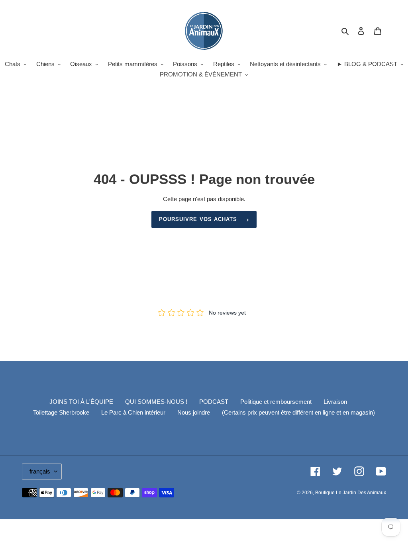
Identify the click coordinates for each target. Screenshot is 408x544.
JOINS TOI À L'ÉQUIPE (81, 401)
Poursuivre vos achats (198, 219)
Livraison (335, 401)
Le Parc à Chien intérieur (133, 412)
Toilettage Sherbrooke (61, 412)
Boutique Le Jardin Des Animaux (350, 492)
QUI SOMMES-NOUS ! (156, 401)
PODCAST (213, 401)
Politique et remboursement (276, 401)
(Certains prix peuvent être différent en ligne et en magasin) (298, 412)
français (39, 471)
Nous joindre (193, 412)
